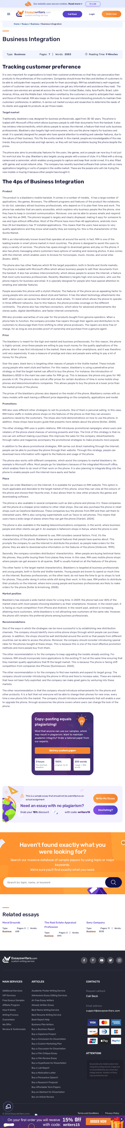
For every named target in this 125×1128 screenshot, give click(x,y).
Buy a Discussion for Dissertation (49, 1048)
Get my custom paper (62, 750)
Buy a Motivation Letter (44, 1072)
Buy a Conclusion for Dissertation (49, 1039)
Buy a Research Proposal (45, 1082)
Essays (25, 24)
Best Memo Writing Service (45, 1010)
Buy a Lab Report (40, 1068)
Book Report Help (40, 1019)
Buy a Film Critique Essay (44, 1053)
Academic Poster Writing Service (48, 990)
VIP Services (9, 995)
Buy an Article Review (43, 1097)
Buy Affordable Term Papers (46, 1087)
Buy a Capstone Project (44, 1034)
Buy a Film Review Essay (44, 1058)
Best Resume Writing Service (46, 1014)
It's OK (93, 4)
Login (92, 14)
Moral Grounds (11, 922)
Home (17, 24)
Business (35, 24)
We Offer (6, 1024)
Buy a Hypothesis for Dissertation (49, 1063)
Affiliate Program (11, 1005)
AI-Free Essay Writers (43, 1000)
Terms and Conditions (88, 1113)
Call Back (72, 14)
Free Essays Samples (13, 1000)
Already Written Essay (43, 1005)
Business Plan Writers (43, 1024)
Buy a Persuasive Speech (45, 1077)
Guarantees (8, 1019)
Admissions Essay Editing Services (49, 995)
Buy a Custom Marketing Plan (47, 1043)
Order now (111, 14)
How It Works (9, 1010)
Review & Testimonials (14, 1029)
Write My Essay (105, 798)
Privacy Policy (112, 1113)
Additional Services (12, 990)
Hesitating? (105, 810)
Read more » (75, 3)
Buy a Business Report (43, 1029)
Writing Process (10, 1014)
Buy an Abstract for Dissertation (48, 1092)
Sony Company (95, 922)
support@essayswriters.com (103, 1010)
